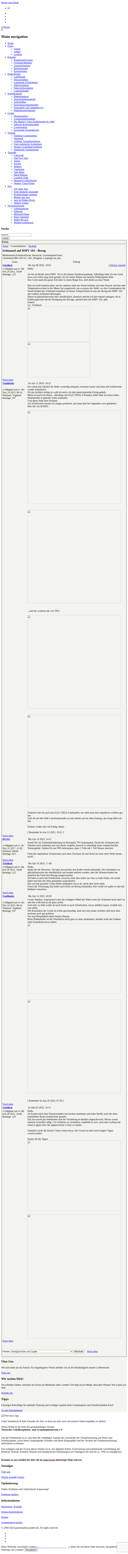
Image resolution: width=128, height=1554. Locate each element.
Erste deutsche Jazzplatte (26, 191)
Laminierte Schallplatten (26, 82)
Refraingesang (21, 68)
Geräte (10, 113)
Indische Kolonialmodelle (26, 124)
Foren (10, 46)
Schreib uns (7, 1393)
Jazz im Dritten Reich (24, 200)
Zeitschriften (20, 102)
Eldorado (18, 211)
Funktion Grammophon (25, 135)
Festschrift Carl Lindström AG (29, 107)
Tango (17, 161)
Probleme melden (9, 1494)
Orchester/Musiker (23, 62)
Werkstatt (18, 138)
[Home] (5, 27)
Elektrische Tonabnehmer (26, 149)
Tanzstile (11, 152)
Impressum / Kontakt (11, 1506)
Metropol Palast (21, 214)
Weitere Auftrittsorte (24, 222)
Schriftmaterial (14, 93)
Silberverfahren (21, 85)
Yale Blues (19, 172)
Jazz (9, 186)
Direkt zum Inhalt (10, 2)
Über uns (5, 1373)
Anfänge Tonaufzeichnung (27, 141)
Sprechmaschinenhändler (26, 105)
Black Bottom (20, 175)
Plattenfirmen (14, 74)
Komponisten (20, 71)
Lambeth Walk (21, 177)
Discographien (21, 79)
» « (53, 1546)
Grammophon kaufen (11, 1522)
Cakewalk (19, 155)
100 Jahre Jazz (21, 189)
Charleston (19, 169)
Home (10, 43)
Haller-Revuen (21, 219)
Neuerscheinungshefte (25, 99)
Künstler (11, 57)
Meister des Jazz (22, 197)
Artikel (17, 51)
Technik (11, 133)
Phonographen (21, 116)
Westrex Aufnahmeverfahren (28, 147)
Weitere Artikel (21, 203)
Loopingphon (20, 127)
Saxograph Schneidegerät (26, 130)
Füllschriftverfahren (23, 88)
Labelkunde (19, 77)
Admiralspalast (21, 208)
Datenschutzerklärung (12, 1512)
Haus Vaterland (21, 217)
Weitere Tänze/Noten (24, 183)
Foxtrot (17, 163)
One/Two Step (21, 158)
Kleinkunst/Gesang (23, 60)
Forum (17, 48)
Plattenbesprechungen (24, 110)
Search (4, 234)
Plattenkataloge (21, 96)
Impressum (49, 1460)
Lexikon (18, 54)
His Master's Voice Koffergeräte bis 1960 (34, 121)
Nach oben (7, 379)
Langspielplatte (21, 91)
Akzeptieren (31, 1550)
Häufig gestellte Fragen (12, 1477)
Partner (4, 1517)
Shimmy (18, 166)
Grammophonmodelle (24, 119)
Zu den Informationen (12, 1410)
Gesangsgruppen (22, 65)
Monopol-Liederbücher (25, 180)
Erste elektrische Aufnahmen (28, 144)
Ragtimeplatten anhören (25, 194)
